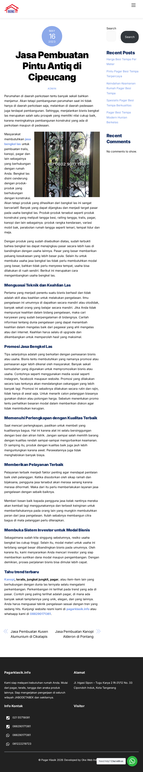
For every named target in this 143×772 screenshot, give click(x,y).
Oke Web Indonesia (93, 759)
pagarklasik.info (78, 609)
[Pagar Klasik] (11, 11)
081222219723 (21, 743)
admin (52, 88)
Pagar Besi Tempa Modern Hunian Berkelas (119, 117)
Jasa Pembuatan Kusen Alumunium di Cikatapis (29, 633)
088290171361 (40, 614)
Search (111, 28)
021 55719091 (21, 717)
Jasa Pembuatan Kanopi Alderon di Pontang (74, 633)
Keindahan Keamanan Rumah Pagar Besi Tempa (121, 88)
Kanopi (9, 579)
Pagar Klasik (48, 759)
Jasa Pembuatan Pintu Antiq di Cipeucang (52, 66)
